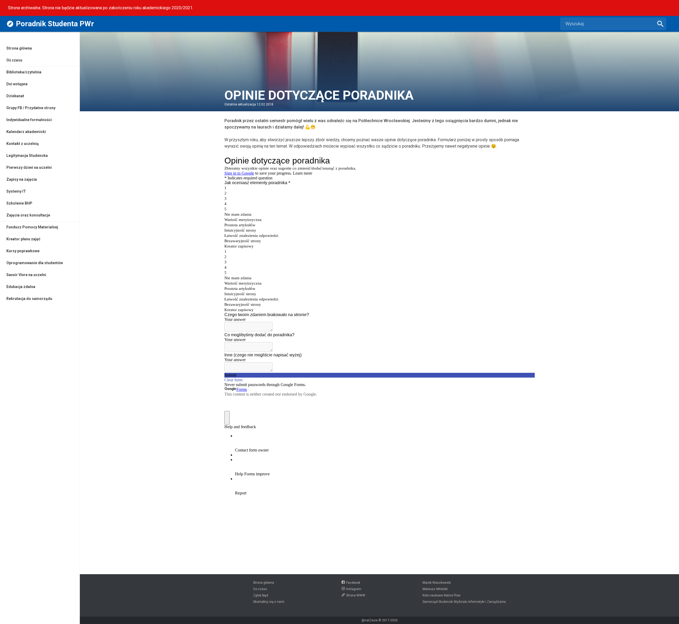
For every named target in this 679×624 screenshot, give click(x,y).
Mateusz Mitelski (435, 589)
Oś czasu (14, 60)
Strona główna (19, 48)
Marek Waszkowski (437, 583)
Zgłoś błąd (260, 595)
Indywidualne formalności (29, 120)
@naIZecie (370, 620)
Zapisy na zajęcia (21, 179)
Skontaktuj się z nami (268, 602)
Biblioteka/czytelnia (23, 72)
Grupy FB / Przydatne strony (30, 108)
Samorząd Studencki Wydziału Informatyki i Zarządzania (464, 602)
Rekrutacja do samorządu (29, 298)
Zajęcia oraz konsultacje (28, 215)
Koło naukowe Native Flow (441, 595)
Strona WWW (355, 595)
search (660, 24)
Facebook (353, 583)
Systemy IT (16, 191)
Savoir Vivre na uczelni (26, 275)
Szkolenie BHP (19, 203)
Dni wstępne (17, 84)
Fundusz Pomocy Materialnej (32, 227)
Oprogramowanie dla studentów (34, 263)
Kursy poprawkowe (23, 251)
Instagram (353, 589)
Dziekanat (15, 96)
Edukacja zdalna (20, 287)
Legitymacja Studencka (27, 155)
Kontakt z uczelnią (22, 143)
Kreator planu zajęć (23, 239)
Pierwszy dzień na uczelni (29, 167)
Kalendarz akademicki (26, 132)
